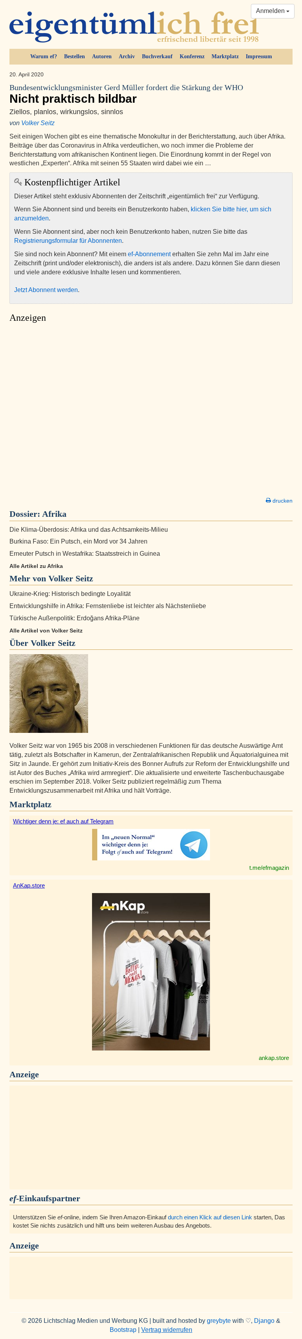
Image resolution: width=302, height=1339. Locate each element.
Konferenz (192, 56)
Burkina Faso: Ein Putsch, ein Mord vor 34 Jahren (78, 541)
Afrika (54, 514)
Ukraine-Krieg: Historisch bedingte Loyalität (70, 593)
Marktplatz (225, 56)
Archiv (127, 56)
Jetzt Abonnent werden (46, 290)
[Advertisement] (151, 412)
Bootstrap (123, 1329)
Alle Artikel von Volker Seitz (46, 630)
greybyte (219, 1320)
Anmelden (271, 10)
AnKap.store (29, 885)
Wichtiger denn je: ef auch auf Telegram (63, 821)
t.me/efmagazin (269, 867)
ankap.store (274, 1057)
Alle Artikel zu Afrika (36, 566)
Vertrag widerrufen (166, 1329)
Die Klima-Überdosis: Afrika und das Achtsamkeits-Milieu (88, 529)
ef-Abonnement (149, 254)
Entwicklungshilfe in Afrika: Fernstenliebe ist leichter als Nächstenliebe (107, 606)
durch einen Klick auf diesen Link (210, 1217)
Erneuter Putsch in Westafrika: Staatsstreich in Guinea (84, 553)
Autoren (102, 56)
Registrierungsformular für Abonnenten (68, 240)
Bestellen (74, 56)
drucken (282, 501)
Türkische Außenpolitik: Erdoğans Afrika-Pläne (74, 618)
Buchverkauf (157, 56)
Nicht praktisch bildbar (126, 94)
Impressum (259, 56)
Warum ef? (43, 56)
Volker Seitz (38, 123)
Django (264, 1320)
